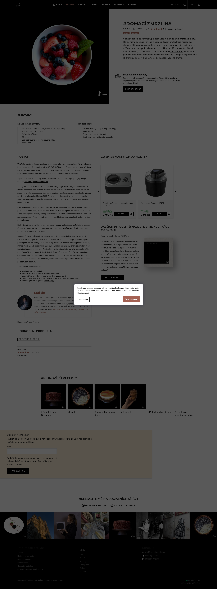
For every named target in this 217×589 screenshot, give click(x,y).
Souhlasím (131, 299)
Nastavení (83, 299)
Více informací (83, 293)
